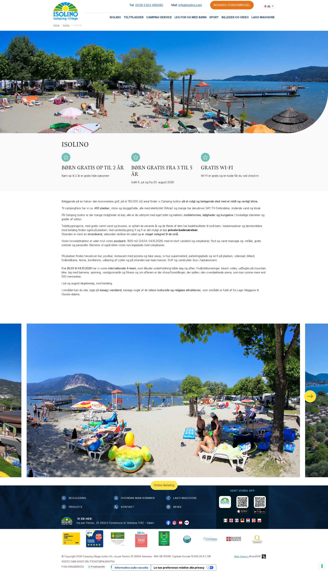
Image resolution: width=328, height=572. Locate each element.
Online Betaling (164, 485)
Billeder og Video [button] (235, 17)
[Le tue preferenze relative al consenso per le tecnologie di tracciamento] (322, 566)
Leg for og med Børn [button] (191, 17)
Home (56, 25)
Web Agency (241, 556)
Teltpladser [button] (134, 17)
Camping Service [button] (159, 17)
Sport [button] (214, 17)
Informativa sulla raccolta (131, 567)
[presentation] (310, 396)
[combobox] (269, 6)
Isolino (66, 25)
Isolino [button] (115, 17)
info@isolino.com (190, 5)
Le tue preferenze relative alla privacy (179, 567)
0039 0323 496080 (149, 5)
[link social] (169, 522)
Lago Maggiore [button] (263, 17)
